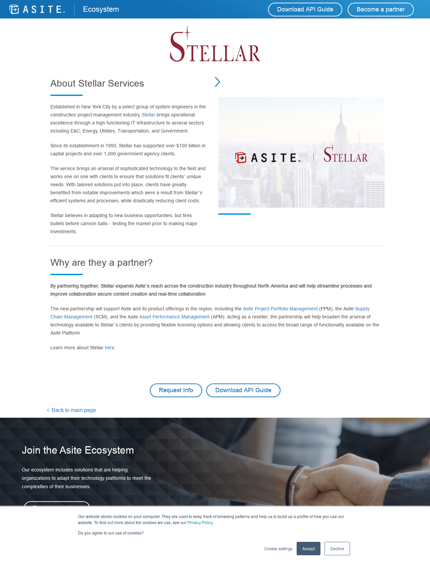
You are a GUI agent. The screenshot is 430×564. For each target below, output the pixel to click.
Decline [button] (337, 548)
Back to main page (73, 410)
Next (219, 81)
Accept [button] (308, 548)
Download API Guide (305, 9)
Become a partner (381, 9)
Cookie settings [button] (278, 548)
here (110, 347)
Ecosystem (101, 9)
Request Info (176, 390)
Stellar (149, 114)
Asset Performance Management (175, 316)
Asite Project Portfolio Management (280, 308)
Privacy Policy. (200, 522)
